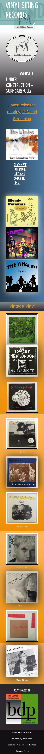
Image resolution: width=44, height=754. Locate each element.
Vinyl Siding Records (22, 10)
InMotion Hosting (28, 745)
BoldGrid (27, 733)
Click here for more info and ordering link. (20, 174)
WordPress (27, 739)
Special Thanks (22, 751)
